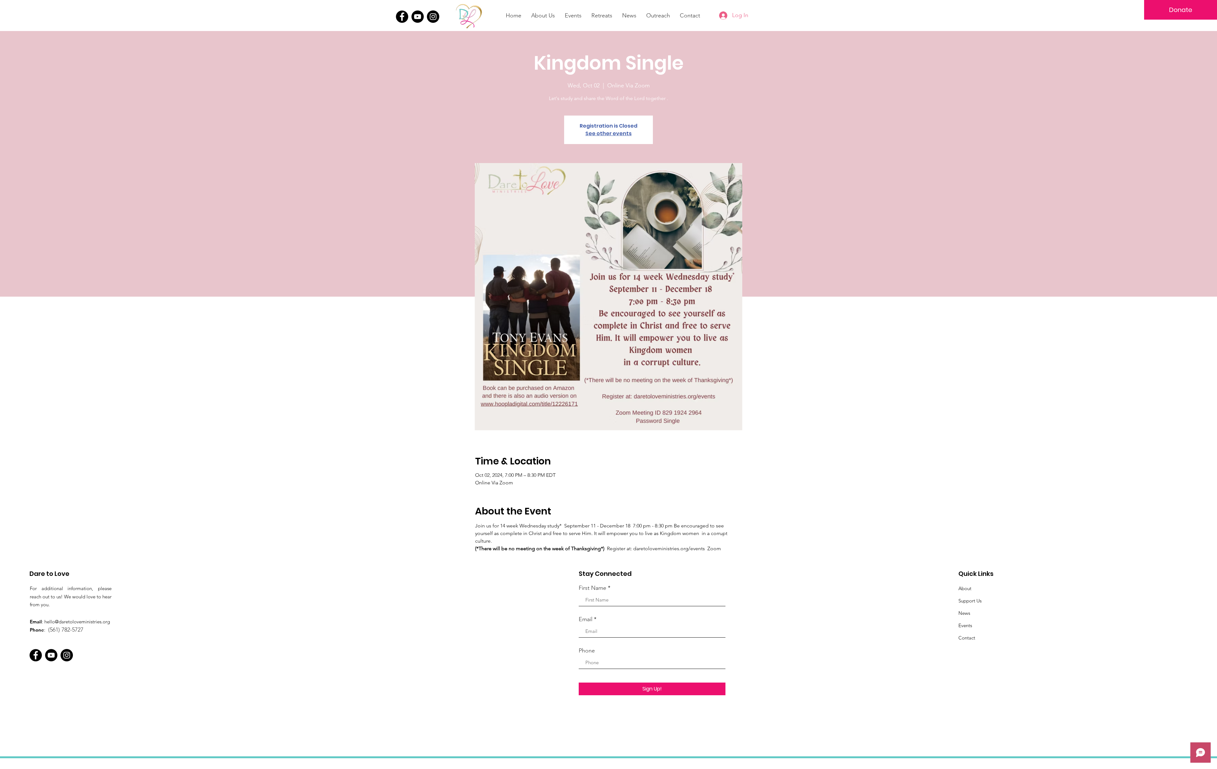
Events (965, 625)
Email (585, 619)
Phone (587, 650)
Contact (966, 638)
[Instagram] (433, 16)
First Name (592, 588)
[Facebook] (402, 16)
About (964, 588)
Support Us (970, 601)
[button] (602, 15)
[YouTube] (417, 16)
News (964, 613)
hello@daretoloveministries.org (77, 622)
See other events (608, 133)
